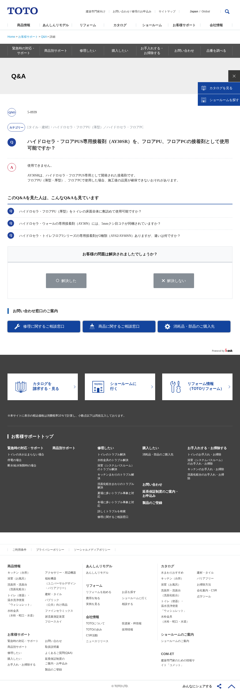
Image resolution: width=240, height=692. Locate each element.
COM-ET (167, 654)
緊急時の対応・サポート (26, 448)
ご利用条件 (19, 549)
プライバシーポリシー (50, 549)
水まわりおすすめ (172, 572)
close (234, 76)
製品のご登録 (152, 503)
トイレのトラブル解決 (112, 454)
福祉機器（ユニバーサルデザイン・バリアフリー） (60, 583)
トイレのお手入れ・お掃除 (204, 454)
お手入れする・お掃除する (207, 448)
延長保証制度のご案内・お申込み (160, 494)
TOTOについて (95, 623)
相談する (127, 604)
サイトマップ (167, 11)
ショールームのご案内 (177, 634)
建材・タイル (53, 594)
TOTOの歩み (94, 629)
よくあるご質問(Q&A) (58, 653)
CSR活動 (92, 635)
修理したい (106, 448)
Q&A (44, 36)
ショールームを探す (224, 100)
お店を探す (129, 592)
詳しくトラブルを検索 (112, 511)
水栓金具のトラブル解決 (113, 460)
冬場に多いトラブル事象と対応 (116, 504)
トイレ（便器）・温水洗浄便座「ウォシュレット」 (20, 600)
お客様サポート (184, 25)
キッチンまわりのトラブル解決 (116, 476)
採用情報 (127, 629)
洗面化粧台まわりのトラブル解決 (116, 485)
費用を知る (93, 598)
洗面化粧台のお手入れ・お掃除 (206, 476)
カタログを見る (221, 88)
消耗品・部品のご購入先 (194, 326)
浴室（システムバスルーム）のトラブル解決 (116, 467)
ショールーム (152, 25)
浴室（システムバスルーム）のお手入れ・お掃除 (206, 461)
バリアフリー (205, 578)
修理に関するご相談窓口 (43, 326)
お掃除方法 (204, 584)
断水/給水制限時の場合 (22, 465)
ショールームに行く (134, 598)
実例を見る (93, 604)
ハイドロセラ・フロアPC (125, 127)
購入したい (150, 448)
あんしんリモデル (56, 25)
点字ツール (204, 596)
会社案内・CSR (207, 590)
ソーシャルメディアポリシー (92, 549)
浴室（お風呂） (17, 578)
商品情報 (23, 25)
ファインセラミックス (59, 610)
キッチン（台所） (19, 572)
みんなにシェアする (197, 686)
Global (206, 11)
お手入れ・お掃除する (22, 664)
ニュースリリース (97, 641)
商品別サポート (63, 448)
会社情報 (216, 25)
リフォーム (88, 25)
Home (11, 36)
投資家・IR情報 (132, 623)
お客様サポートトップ (32, 436)
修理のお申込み (141, 11)
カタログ (120, 25)
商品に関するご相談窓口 (119, 326)
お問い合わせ (121, 11)
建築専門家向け (95, 11)
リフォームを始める (98, 592)
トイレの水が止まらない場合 (26, 454)
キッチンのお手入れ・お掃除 (206, 469)
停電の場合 (15, 460)
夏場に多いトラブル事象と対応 (116, 494)
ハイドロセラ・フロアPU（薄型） (78, 127)
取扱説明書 (52, 646)
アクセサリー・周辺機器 (60, 572)
